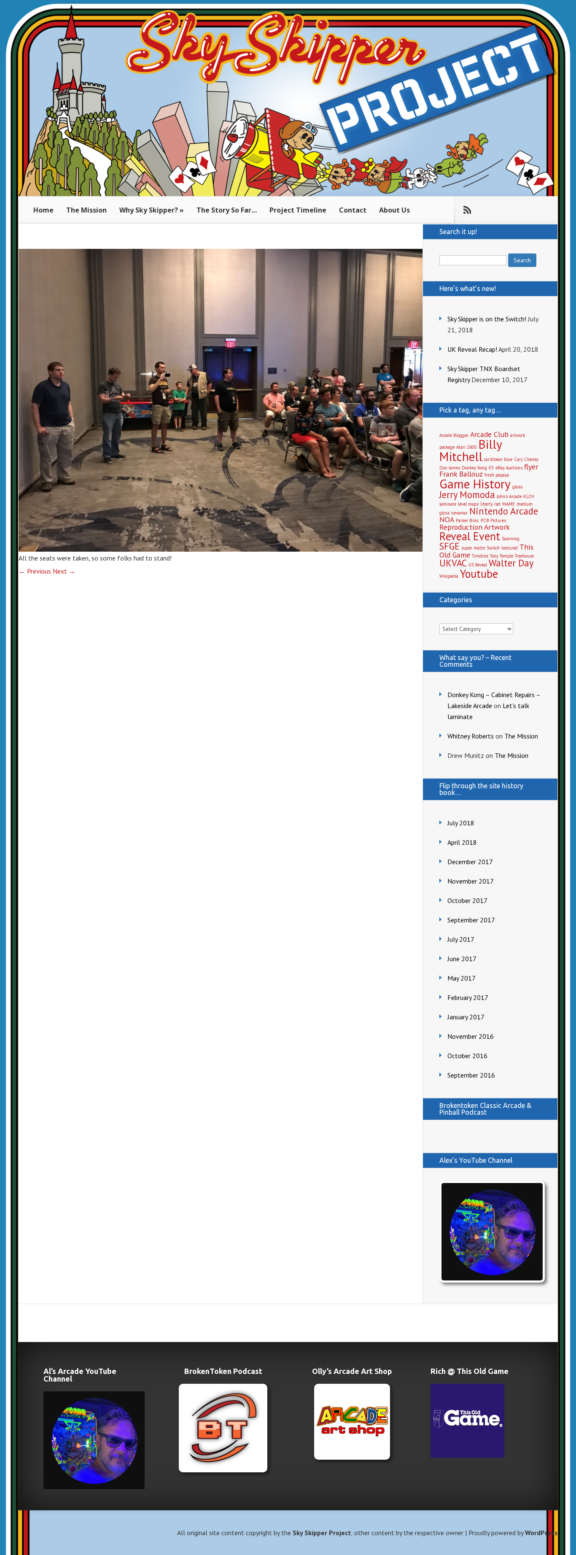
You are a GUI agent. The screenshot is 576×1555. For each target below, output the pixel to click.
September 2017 (471, 920)
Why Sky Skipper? (148, 210)
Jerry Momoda (467, 494)
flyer (531, 467)
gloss (517, 487)
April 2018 (462, 842)
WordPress (541, 1532)
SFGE (449, 546)
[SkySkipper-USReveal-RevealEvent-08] (221, 549)
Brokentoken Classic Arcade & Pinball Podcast (485, 1109)
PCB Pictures (493, 520)
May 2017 (461, 978)
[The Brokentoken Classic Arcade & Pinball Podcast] (223, 1428)
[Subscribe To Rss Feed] (467, 210)
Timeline (480, 556)
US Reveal (477, 565)
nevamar (459, 513)
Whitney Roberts (470, 736)
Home (43, 210)
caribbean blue (498, 459)
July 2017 (460, 939)
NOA (446, 519)
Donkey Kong (474, 468)
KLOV (528, 496)
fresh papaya (496, 475)
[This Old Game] (467, 1455)
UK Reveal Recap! (472, 349)
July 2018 (460, 823)
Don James (449, 468)
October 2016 (467, 1055)
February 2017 (467, 997)
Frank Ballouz (461, 474)
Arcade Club (489, 434)
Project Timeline (297, 210)
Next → (64, 571)
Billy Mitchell (470, 450)
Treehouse (524, 556)
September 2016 (471, 1075)
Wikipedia (448, 576)
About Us (394, 210)
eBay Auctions (508, 468)
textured (509, 548)
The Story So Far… (226, 210)
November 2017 (470, 881)
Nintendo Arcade (503, 511)
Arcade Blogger (453, 435)
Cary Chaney (526, 459)
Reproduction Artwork (474, 527)
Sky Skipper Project (322, 1532)
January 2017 (465, 1017)
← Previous (35, 571)
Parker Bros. (467, 520)
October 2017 (467, 900)
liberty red (490, 504)
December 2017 (470, 861)
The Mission (86, 210)
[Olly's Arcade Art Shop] (352, 1422)
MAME (508, 504)
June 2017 (461, 958)
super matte (473, 548)
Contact (352, 210)
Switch (493, 548)
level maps (468, 504)
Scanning (510, 539)
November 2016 (470, 1036)
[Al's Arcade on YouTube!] (490, 1232)
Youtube (479, 573)
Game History (475, 484)
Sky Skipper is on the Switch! (486, 319)
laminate (447, 504)
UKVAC (453, 563)
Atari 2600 (466, 447)
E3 (491, 468)
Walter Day (511, 563)
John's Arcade (509, 496)
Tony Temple (501, 556)
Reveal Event (469, 536)
